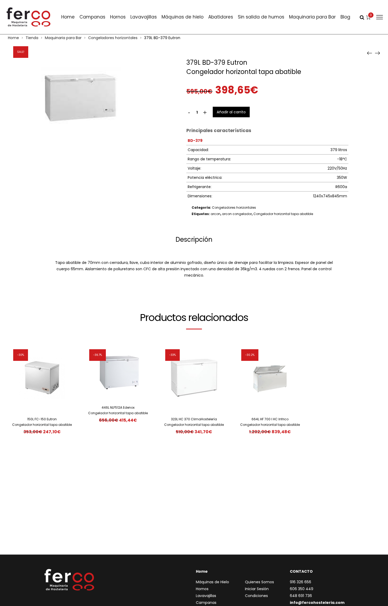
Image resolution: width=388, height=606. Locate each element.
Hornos (118, 17)
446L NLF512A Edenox (118, 407)
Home (68, 17)
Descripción (194, 239)
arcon (215, 214)
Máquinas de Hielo (212, 582)
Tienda (32, 37)
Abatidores (220, 17)
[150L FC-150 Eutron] (369, 53)
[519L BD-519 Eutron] (377, 53)
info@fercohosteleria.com (317, 602)
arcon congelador (237, 214)
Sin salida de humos (261, 17)
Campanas (92, 17)
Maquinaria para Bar (312, 17)
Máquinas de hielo (183, 17)
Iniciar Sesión (257, 588)
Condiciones (256, 595)
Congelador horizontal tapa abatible (283, 214)
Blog (345, 17)
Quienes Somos (259, 582)
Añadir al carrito (231, 112)
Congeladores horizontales (113, 37)
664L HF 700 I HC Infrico (270, 419)
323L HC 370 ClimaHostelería (194, 419)
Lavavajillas (143, 17)
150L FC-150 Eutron (42, 419)
